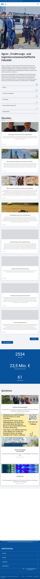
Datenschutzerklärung (29, 576)
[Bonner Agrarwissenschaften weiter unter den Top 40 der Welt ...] (37, 171)
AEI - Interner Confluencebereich (31, 568)
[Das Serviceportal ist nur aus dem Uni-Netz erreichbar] (20, 404)
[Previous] (36, 48)
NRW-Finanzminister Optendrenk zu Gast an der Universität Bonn (20, 188)
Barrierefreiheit (36, 576)
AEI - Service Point (30, 569)
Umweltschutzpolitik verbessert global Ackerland (20, 242)
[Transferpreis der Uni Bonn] (20, 474)
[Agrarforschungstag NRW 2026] (20, 451)
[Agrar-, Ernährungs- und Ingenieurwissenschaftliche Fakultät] (2, 4)
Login (23, 568)
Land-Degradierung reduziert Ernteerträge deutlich (20, 215)
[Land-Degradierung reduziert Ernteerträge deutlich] (37, 224)
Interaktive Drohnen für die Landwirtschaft (20, 268)
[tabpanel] (20, 27)
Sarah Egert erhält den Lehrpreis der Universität (20, 295)
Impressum (23, 576)
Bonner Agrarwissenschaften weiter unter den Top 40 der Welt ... (20, 161)
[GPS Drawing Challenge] (20, 426)
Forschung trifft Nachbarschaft (20, 322)
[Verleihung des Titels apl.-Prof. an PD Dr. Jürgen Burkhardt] (37, 144)
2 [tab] (19, 48)
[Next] (39, 48)
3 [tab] (20, 48)
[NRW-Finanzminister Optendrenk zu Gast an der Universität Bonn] (37, 198)
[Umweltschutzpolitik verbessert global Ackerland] (37, 251)
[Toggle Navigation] (38, 4)
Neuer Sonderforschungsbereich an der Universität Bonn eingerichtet (12, 17)
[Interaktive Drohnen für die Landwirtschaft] (37, 278)
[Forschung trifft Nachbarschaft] (37, 332)
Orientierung (7, 549)
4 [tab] (21, 48)
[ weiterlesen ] (32, 80)
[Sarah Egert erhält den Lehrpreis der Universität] (37, 305)
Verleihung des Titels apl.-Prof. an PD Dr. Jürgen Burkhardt (20, 134)
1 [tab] (18, 48)
